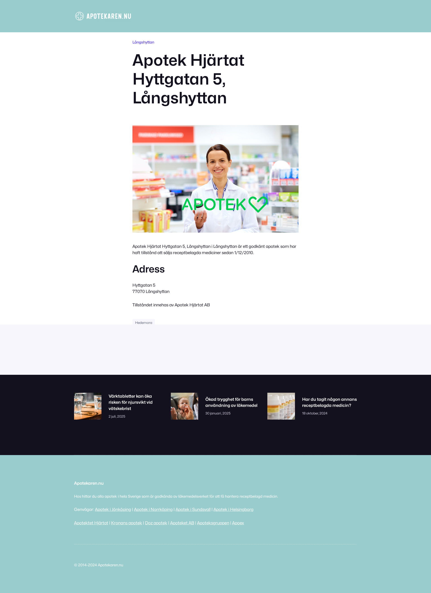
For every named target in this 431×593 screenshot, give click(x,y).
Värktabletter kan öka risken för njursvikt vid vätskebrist (131, 402)
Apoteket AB (182, 522)
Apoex (238, 522)
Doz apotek (156, 522)
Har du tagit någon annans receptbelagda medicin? (329, 402)
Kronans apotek (126, 522)
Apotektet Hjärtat (91, 522)
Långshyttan (143, 42)
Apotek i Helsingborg (233, 509)
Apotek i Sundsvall (193, 509)
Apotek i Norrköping (153, 509)
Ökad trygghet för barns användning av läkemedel (231, 402)
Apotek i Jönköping (113, 509)
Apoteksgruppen (213, 522)
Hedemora (143, 322)
